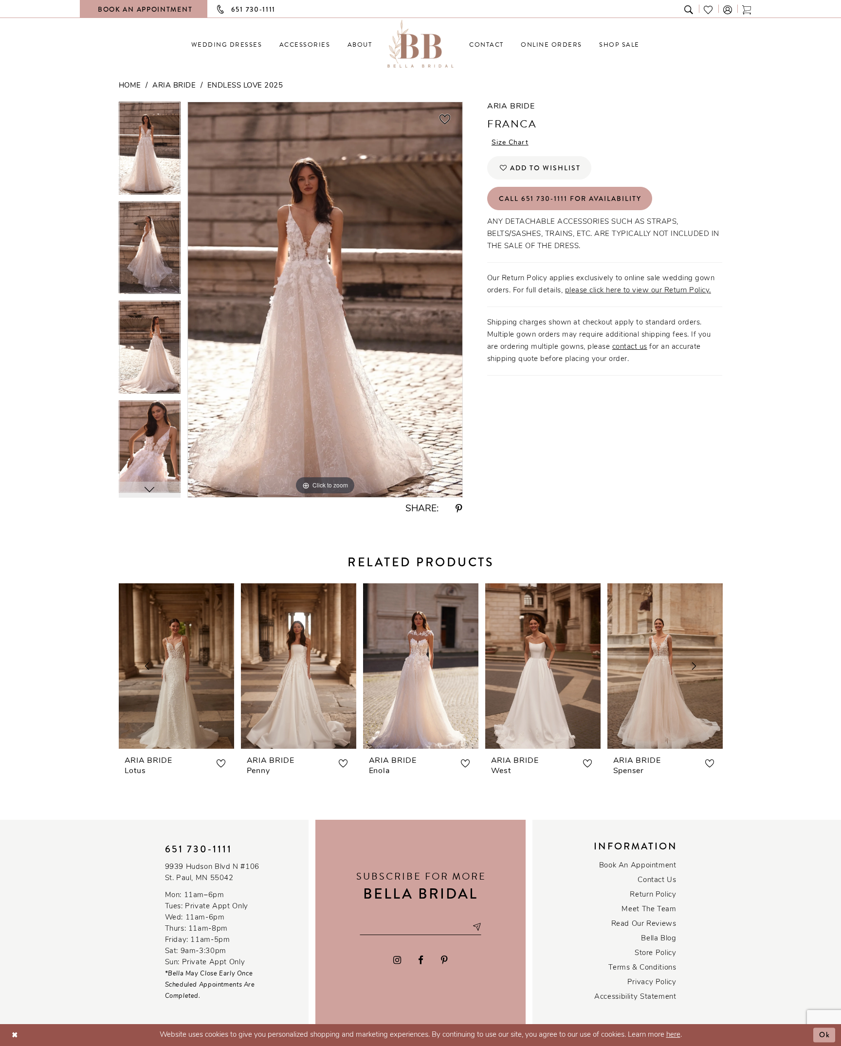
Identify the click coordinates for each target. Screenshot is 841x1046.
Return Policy (653, 895)
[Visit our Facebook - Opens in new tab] (421, 960)
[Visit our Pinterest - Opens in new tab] (444, 960)
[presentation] (176, 666)
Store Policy (655, 953)
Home (130, 86)
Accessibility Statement (635, 997)
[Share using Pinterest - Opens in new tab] (459, 509)
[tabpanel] (150, 151)
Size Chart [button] (510, 142)
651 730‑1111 (198, 849)
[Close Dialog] (15, 1035)
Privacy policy (651, 982)
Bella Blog (658, 938)
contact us (629, 347)
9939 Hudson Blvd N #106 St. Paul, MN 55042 (212, 873)
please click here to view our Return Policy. (638, 290)
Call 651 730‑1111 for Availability (570, 198)
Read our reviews (643, 924)
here (673, 1035)
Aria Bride (174, 86)
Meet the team (649, 909)
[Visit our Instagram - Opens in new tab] (397, 960)
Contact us (657, 880)
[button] (728, 9)
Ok (824, 1034)
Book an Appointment (637, 865)
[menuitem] (226, 44)
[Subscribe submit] (476, 926)
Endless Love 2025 (245, 86)
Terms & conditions (642, 968)
